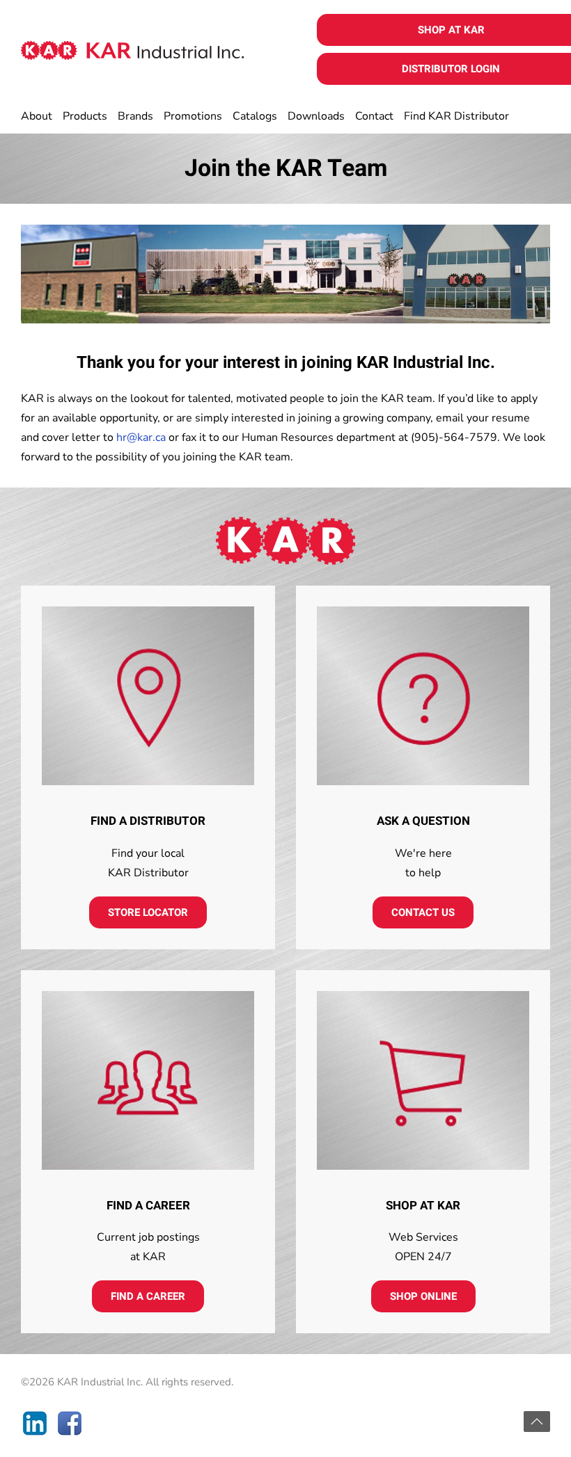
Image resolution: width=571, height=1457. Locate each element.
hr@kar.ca (141, 437)
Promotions (193, 116)
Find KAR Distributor (456, 116)
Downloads (316, 116)
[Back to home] (132, 49)
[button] (537, 1421)
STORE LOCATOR (148, 912)
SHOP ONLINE (423, 1296)
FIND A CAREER (148, 1296)
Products (85, 116)
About (36, 116)
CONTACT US (423, 912)
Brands (135, 116)
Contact (374, 116)
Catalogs (255, 116)
